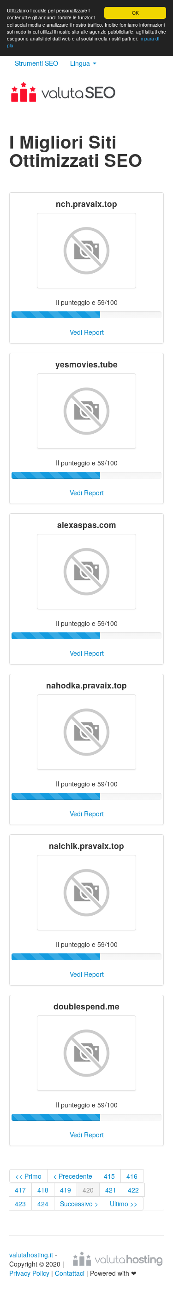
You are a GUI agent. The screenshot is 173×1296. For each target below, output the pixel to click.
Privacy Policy (29, 1273)
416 (131, 1176)
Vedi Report (87, 332)
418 (42, 1189)
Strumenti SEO (36, 63)
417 (20, 1189)
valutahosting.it (31, 1254)
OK (135, 12)
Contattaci (70, 1273)
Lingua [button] (81, 63)
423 (20, 1203)
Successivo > (79, 1203)
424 (42, 1203)
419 (65, 1189)
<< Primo (28, 1176)
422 (133, 1189)
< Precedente (72, 1176)
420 (88, 1189)
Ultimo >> (123, 1203)
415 (109, 1176)
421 (110, 1189)
